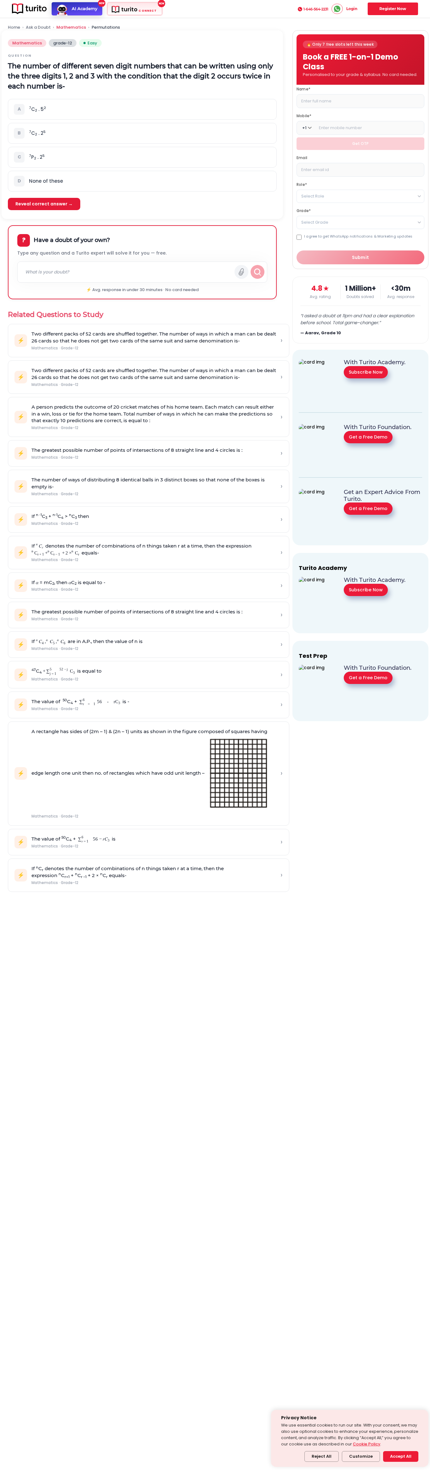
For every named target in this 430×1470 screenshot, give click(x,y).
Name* (303, 89)
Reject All (321, 1456)
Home (14, 27)
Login (351, 8)
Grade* (304, 210)
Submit (360, 257)
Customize (361, 1456)
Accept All (400, 1456)
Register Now (392, 8)
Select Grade (314, 222)
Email (302, 157)
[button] (142, 109)
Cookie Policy (366, 1444)
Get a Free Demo (368, 437)
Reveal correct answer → (44, 204)
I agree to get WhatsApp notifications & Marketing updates (358, 236)
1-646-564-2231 (315, 9)
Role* (302, 184)
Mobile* (304, 115)
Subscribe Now (366, 372)
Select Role (312, 196)
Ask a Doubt (38, 27)
